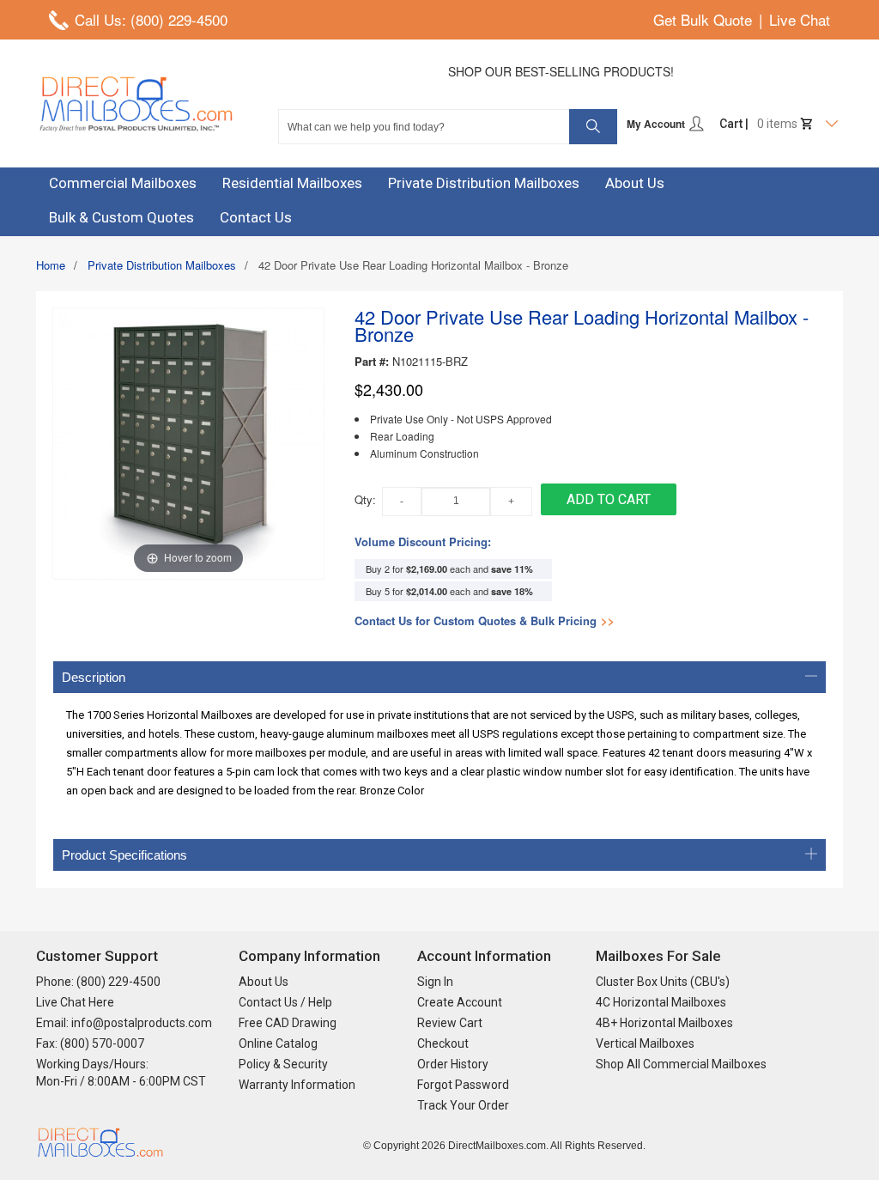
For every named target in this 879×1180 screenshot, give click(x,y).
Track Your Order (463, 1105)
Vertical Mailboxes (645, 1043)
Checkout (443, 1043)
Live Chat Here (75, 1002)
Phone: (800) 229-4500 (98, 981)
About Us (263, 981)
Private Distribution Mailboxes (162, 265)
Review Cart (449, 1023)
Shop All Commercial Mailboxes (681, 1064)
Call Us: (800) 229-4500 (151, 19)
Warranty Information (297, 1085)
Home (50, 265)
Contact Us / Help (285, 1002)
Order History (452, 1064)
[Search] (593, 126)
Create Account (459, 1002)
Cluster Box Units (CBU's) (663, 981)
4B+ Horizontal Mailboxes (664, 1023)
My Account (657, 123)
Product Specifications (124, 855)
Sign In (435, 981)
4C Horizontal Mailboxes (661, 1002)
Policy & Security (283, 1064)
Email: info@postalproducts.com (124, 1023)
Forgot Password (463, 1085)
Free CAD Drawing (287, 1023)
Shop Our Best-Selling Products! (561, 71)
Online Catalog (278, 1043)
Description (93, 677)
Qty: (365, 499)
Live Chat (799, 19)
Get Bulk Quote (702, 19)
